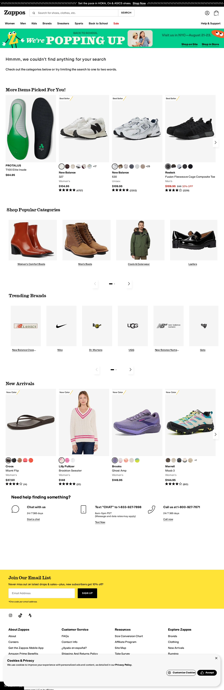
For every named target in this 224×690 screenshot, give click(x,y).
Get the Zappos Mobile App (26, 648)
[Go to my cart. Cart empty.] (216, 12)
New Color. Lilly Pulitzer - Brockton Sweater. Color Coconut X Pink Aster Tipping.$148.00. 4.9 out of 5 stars (84, 437)
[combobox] (73, 12)
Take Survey (122, 653)
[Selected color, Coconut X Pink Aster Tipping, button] (61, 460)
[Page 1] (111, 283)
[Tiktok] (20, 615)
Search (126, 12)
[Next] (215, 142)
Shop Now (139, 3)
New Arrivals (176, 648)
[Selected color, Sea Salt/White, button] (61, 166)
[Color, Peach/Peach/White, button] (126, 460)
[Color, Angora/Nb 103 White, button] (89, 166)
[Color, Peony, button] (185, 460)
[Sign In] (207, 12)
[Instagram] (10, 615)
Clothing (173, 642)
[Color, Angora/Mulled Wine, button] (84, 166)
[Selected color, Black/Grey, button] (168, 166)
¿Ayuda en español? (74, 648)
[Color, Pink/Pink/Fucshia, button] (120, 460)
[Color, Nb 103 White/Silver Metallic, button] (137, 166)
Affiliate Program (125, 642)
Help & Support (210, 23)
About (12, 636)
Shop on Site (189, 44)
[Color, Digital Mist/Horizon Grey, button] (78, 166)
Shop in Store (210, 44)
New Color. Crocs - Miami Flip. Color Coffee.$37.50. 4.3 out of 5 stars (31, 437)
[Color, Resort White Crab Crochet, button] (73, 460)
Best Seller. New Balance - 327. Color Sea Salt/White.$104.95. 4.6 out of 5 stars (84, 143)
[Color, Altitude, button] (179, 460)
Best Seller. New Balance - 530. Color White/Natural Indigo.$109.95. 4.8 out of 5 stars (137, 143)
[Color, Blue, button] (185, 166)
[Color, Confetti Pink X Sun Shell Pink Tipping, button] (67, 460)
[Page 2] (114, 283)
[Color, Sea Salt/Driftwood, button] (143, 166)
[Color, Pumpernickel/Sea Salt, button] (67, 166)
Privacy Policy (123, 664)
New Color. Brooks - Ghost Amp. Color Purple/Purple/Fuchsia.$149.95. (137, 435)
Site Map (120, 648)
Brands (172, 636)
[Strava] (30, 615)
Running (173, 653)
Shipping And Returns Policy (80, 653)
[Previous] (95, 283)
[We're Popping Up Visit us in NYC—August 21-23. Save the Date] (112, 38)
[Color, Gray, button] (179, 166)
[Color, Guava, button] (25, 460)
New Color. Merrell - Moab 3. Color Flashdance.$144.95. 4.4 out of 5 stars (190, 437)
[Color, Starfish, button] (31, 460)
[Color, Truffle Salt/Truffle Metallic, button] (126, 166)
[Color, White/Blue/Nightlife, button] (137, 460)
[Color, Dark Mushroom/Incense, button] (120, 166)
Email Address (21, 593)
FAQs (65, 636)
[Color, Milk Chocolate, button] (19, 460)
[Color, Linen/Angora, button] (73, 166)
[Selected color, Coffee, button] (8, 460)
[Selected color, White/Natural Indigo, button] (115, 166)
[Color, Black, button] (14, 460)
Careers (13, 642)
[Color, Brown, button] (173, 166)
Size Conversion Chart (129, 636)
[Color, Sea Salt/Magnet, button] (131, 166)
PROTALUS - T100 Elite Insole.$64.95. (31, 136)
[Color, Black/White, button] (190, 166)
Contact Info (69, 642)
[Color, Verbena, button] (190, 460)
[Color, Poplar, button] (173, 460)
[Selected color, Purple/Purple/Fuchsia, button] (115, 460)
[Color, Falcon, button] (168, 460)
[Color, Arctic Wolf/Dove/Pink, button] (131, 460)
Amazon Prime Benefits (23, 653)
